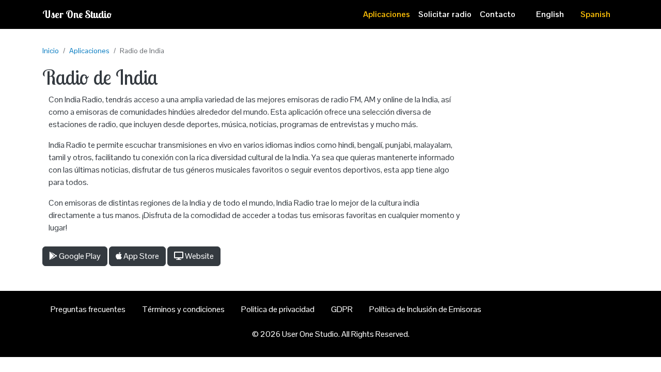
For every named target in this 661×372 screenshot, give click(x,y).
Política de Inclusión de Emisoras (425, 309)
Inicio (50, 50)
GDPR (342, 309)
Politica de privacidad (277, 309)
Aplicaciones (386, 14)
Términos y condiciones (183, 309)
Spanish (595, 14)
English (550, 14)
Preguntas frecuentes (88, 309)
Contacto (497, 14)
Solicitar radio (444, 14)
